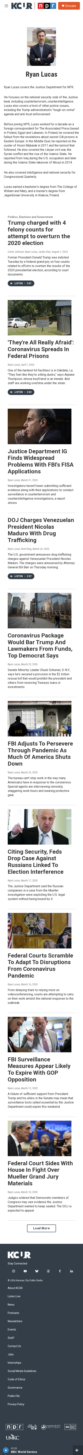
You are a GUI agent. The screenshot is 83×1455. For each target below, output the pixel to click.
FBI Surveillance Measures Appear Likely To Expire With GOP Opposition (39, 1069)
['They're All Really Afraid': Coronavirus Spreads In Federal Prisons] (39, 318)
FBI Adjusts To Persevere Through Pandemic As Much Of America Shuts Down (40, 753)
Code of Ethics (16, 1379)
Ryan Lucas (14, 364)
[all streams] (78, 1450)
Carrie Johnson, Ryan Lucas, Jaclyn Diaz (29, 251)
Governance (15, 1387)
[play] (5, 1450)
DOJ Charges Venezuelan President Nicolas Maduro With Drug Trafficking (41, 530)
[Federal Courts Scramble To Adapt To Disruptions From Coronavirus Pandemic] (39, 930)
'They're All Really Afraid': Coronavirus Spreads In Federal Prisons (41, 349)
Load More (41, 1228)
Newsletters (15, 1321)
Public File (14, 1396)
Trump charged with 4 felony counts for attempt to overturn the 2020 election (39, 232)
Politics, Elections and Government (30, 217)
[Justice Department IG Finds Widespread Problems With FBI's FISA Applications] (39, 426)
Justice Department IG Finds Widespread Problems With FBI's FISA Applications (41, 461)
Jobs (11, 1354)
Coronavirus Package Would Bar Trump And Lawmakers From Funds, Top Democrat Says (40, 645)
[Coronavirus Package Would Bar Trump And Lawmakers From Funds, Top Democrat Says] (39, 610)
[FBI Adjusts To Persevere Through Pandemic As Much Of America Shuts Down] (39, 718)
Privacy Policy (16, 1404)
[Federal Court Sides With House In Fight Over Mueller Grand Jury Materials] (39, 1138)
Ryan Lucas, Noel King (19, 548)
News (11, 1304)
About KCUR (15, 1288)
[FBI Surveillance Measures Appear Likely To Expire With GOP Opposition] (39, 1034)
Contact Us (14, 1346)
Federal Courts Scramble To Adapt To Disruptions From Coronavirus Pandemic (40, 965)
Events (12, 1329)
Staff (11, 1337)
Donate (70, 6)
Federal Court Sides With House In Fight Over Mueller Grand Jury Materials (40, 1173)
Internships (14, 1362)
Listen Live (14, 1296)
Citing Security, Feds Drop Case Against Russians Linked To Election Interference (36, 861)
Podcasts (13, 1313)
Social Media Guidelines (22, 1371)
